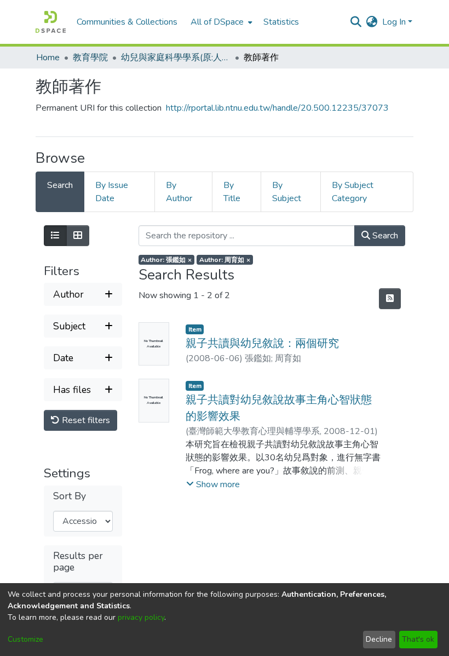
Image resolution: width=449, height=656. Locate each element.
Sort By (69, 496)
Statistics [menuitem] (281, 22)
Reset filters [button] (85, 420)
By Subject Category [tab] (352, 191)
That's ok (418, 639)
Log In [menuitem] (394, 22)
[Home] (51, 22)
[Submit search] (356, 21)
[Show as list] (55, 235)
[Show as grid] (77, 235)
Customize (25, 639)
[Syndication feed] (390, 298)
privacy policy (141, 617)
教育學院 (90, 58)
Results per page (78, 561)
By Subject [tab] (286, 191)
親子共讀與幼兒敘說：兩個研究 (262, 343)
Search (384, 236)
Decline (379, 639)
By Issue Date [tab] (111, 191)
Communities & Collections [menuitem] (127, 22)
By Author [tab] (179, 191)
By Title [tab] (231, 191)
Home (48, 58)
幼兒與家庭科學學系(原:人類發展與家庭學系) (176, 58)
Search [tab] (60, 185)
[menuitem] (220, 22)
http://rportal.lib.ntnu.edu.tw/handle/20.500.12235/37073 (277, 108)
